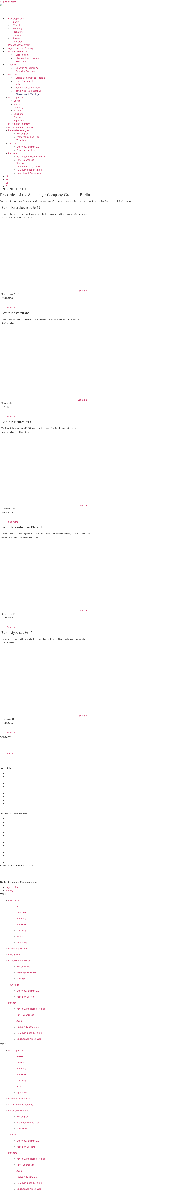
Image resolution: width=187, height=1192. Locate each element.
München (21, 912)
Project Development (19, 45)
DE (6, 176)
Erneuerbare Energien (19, 960)
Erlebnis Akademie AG (27, 68)
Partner (12, 1002)
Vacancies (4, 877)
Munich (16, 25)
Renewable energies (18, 51)
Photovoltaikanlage (26, 972)
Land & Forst (14, 954)
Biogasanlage (23, 966)
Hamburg (18, 28)
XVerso (19, 84)
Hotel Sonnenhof (24, 81)
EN (6, 179)
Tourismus (13, 984)
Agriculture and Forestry (20, 48)
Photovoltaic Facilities (27, 58)
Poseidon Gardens (25, 71)
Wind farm (21, 61)
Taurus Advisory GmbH (28, 87)
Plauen (16, 38)
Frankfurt (18, 31)
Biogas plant (22, 54)
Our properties (16, 18)
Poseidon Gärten (25, 996)
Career (3, 874)
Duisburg (17, 35)
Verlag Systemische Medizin (30, 77)
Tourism (12, 64)
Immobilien (13, 900)
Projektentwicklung (18, 948)
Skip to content (8, 1)
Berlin (16, 22)
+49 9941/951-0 (13, 759)
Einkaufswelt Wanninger (28, 94)
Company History (7, 870)
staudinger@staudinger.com (19, 756)
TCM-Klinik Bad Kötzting (28, 90)
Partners (12, 74)
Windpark (21, 978)
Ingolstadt (18, 41)
